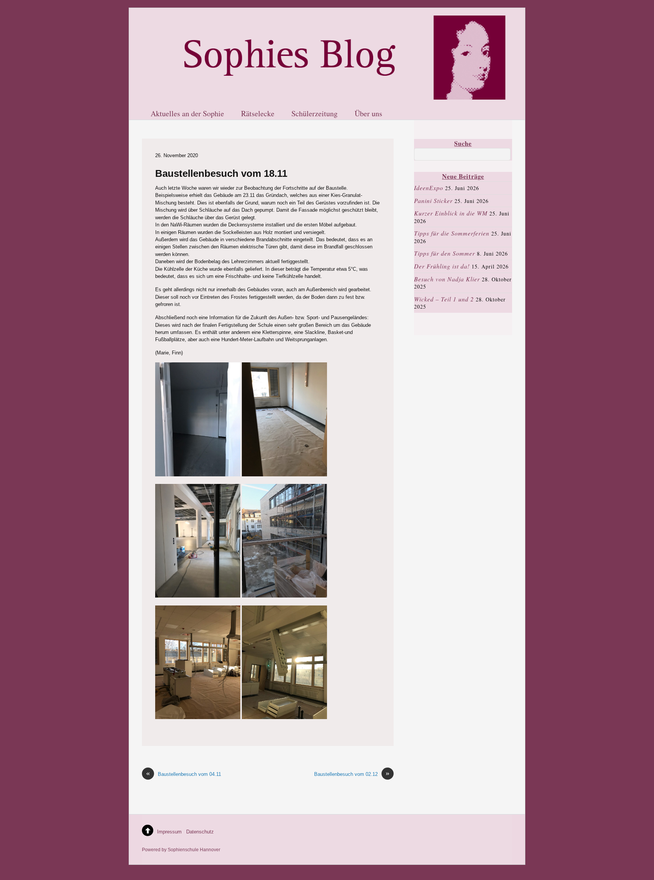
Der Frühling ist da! (442, 266)
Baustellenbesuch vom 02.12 (351, 774)
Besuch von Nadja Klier (447, 279)
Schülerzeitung (314, 114)
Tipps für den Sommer (444, 253)
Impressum (169, 832)
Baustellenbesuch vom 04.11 (183, 774)
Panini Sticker (433, 200)
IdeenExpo (428, 188)
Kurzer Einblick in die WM (450, 213)
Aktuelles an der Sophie (187, 114)
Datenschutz (200, 832)
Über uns (368, 114)
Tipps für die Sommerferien (451, 233)
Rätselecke (257, 114)
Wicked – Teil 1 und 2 (444, 299)
